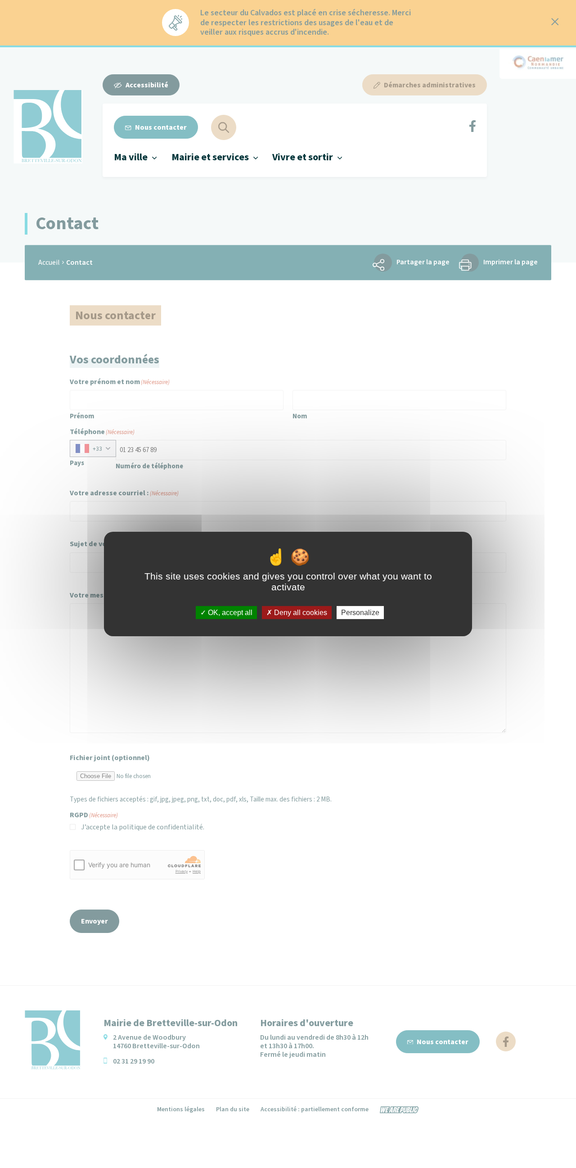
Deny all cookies (299, 612)
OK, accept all (229, 612)
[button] (135, 157)
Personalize (360, 612)
